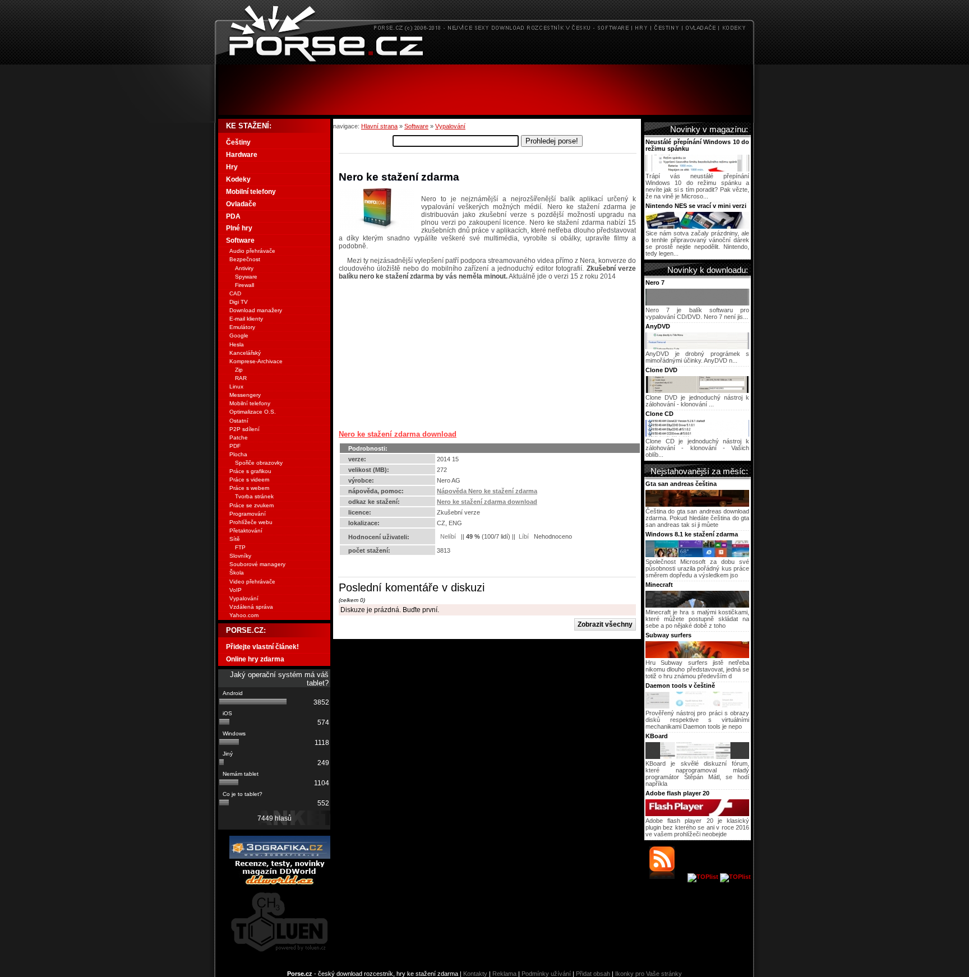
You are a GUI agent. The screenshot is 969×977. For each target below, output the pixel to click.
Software (416, 126)
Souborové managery (257, 564)
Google (238, 335)
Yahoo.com (244, 615)
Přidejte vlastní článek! (262, 647)
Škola (236, 572)
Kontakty (475, 973)
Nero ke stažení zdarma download (397, 434)
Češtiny (238, 142)
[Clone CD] (697, 434)
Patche (238, 437)
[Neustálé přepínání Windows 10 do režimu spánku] (697, 169)
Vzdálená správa (251, 607)
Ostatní (238, 421)
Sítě (234, 539)
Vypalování (450, 126)
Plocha (238, 454)
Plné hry (239, 228)
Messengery (245, 395)
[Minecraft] (697, 605)
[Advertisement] (484, 89)
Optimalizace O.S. (252, 412)
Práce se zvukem (251, 505)
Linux (236, 386)
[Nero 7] (697, 303)
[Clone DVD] (697, 390)
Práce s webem (249, 488)
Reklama (504, 973)
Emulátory (242, 327)
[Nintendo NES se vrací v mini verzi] (697, 226)
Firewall (244, 285)
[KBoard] (697, 756)
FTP (240, 547)
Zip (239, 370)
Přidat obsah (593, 973)
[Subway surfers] (697, 655)
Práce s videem (249, 479)
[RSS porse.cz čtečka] (667, 876)
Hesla (236, 344)
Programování (247, 514)
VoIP (235, 590)
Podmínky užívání (546, 973)
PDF (235, 446)
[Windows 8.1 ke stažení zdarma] (697, 555)
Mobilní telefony (251, 192)
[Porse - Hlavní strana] (484, 61)
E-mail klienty (246, 319)
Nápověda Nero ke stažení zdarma (487, 491)
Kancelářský (245, 353)
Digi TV (238, 302)
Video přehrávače (252, 581)
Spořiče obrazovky (259, 463)
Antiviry (244, 268)
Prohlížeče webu (251, 522)
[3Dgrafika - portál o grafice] (279, 856)
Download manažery (255, 310)
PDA (233, 216)
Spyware (246, 277)
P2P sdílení (244, 429)
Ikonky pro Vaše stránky (648, 973)
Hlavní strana (379, 126)
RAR (241, 378)
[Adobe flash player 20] (697, 814)
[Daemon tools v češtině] (697, 706)
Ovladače (241, 204)
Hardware (241, 155)
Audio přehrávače (252, 251)
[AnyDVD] (697, 347)
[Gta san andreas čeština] (697, 504)
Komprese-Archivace (256, 361)
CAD (235, 293)
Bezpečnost (244, 259)
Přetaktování (245, 530)
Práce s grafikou (250, 471)
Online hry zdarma (255, 659)
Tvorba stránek (254, 496)
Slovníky (240, 556)
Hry (232, 167)
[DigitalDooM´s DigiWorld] (279, 882)
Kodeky (238, 179)
